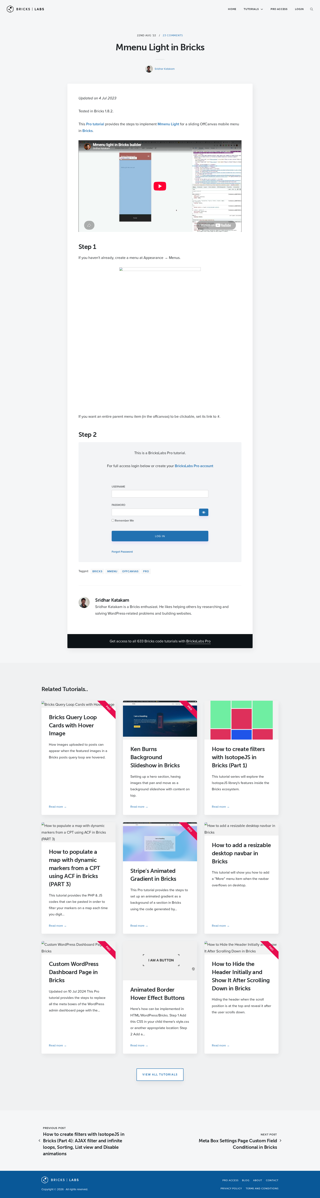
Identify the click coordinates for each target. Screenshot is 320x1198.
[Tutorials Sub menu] (262, 9)
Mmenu (112, 571)
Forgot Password (122, 552)
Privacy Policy (231, 1188)
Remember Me (124, 520)
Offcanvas (130, 571)
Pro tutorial (95, 124)
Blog (245, 1180)
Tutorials (251, 9)
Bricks (87, 130)
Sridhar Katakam (165, 69)
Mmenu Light (168, 124)
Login (299, 9)
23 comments (173, 35)
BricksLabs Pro (198, 641)
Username (118, 486)
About (257, 1180)
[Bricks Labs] (25, 9)
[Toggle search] (309, 9)
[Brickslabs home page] (60, 1182)
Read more (56, 807)
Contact (272, 1180)
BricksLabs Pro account (194, 465)
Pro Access (279, 9)
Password (118, 505)
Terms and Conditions (262, 1188)
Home (232, 9)
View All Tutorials (159, 1074)
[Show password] (203, 512)
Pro (146, 571)
